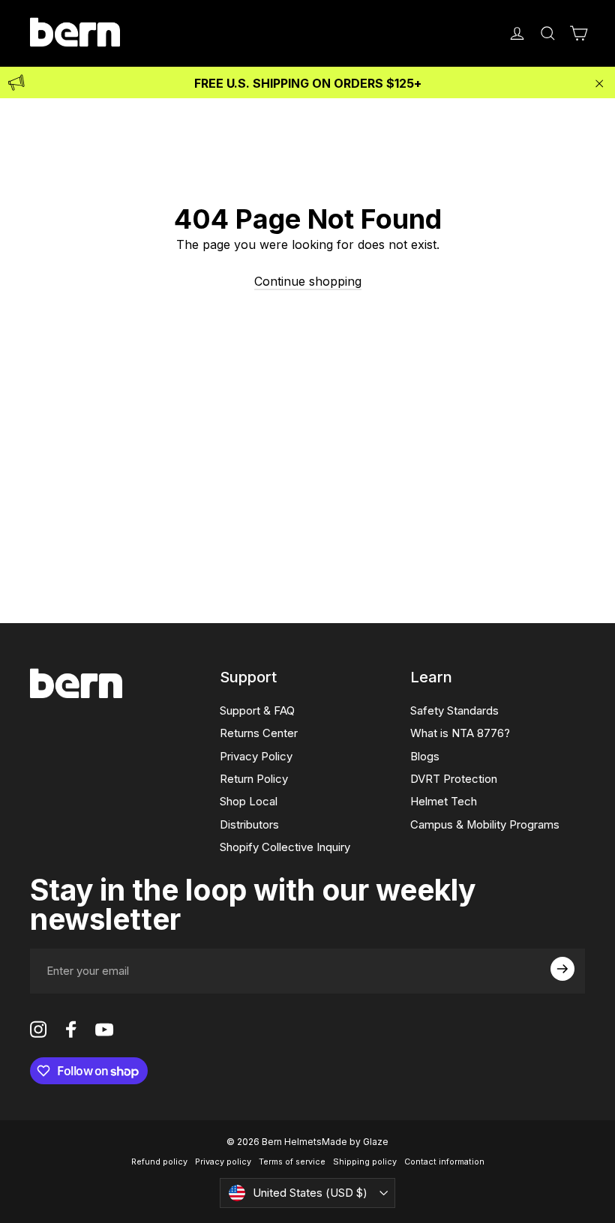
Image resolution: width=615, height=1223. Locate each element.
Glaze (375, 1141)
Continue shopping (308, 281)
